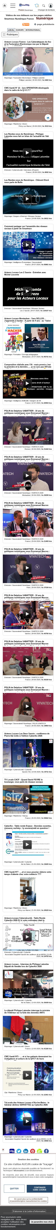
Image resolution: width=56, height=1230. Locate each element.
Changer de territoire (46, 10)
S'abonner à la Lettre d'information (29, 1211)
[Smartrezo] (25, 5)
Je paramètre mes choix (42, 1222)
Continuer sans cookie (39, 1188)
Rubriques (12, 34)
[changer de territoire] (37, 5)
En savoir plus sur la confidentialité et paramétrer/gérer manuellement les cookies (28, 1200)
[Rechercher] (43, 5)
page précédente (45, 24)
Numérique (43, 18)
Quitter (14, 1189)
